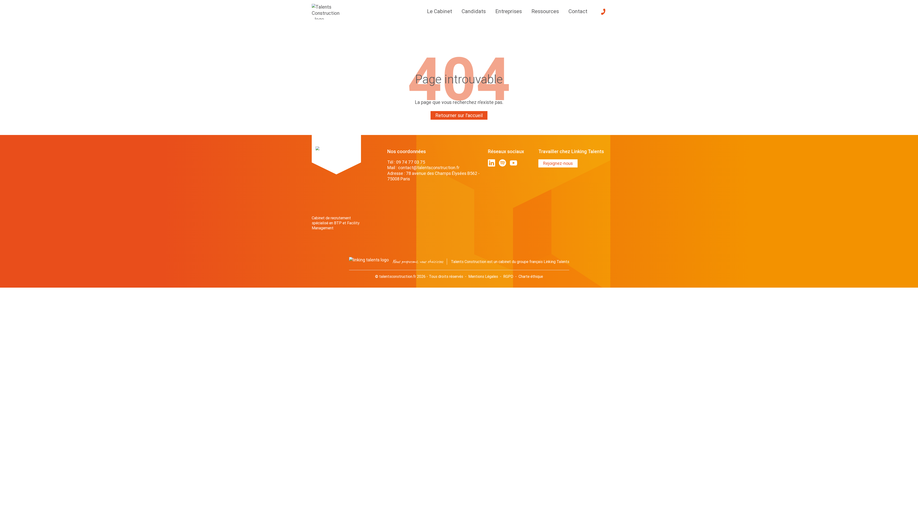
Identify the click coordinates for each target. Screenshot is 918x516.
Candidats (474, 11)
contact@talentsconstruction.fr (428, 167)
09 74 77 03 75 (410, 162)
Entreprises (508, 11)
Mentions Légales (483, 276)
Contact (577, 11)
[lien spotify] (502, 163)
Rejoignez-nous (558, 163)
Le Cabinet (439, 11)
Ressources (545, 11)
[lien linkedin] (491, 163)
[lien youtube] (513, 163)
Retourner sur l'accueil (459, 115)
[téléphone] (603, 11)
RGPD (508, 276)
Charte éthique (531, 276)
